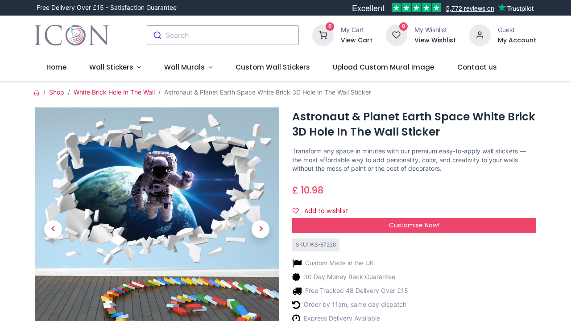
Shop (56, 92)
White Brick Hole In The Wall (114, 92)
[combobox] (223, 35)
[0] (323, 34)
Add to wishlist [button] (325, 210)
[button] (53, 229)
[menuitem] (56, 67)
